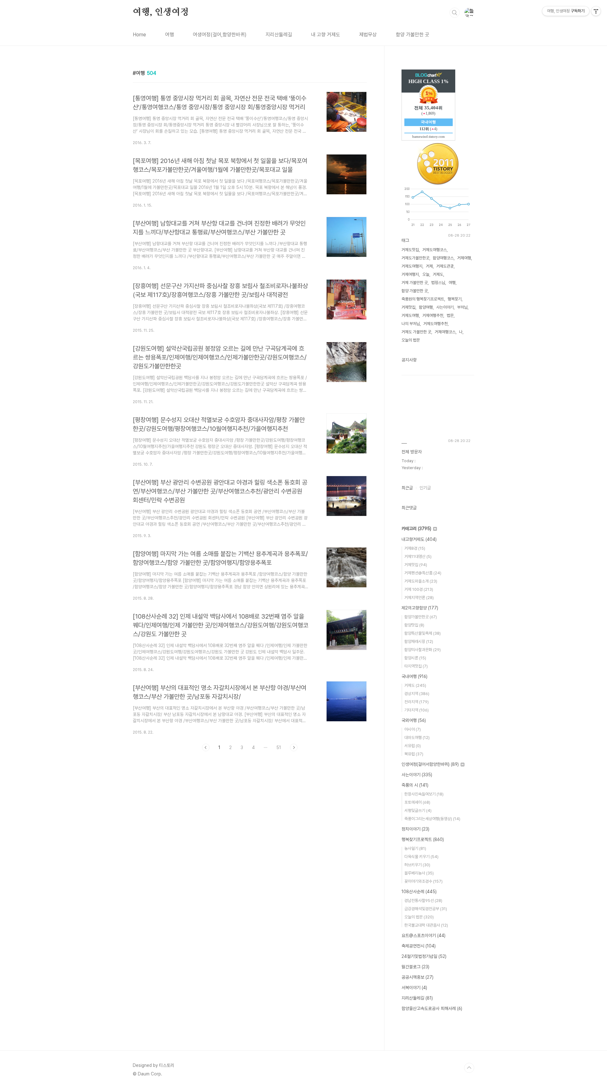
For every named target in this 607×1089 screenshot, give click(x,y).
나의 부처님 (411, 323)
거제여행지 (410, 274)
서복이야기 (414, 987)
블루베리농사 (419, 873)
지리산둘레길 (279, 35)
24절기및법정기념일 (424, 956)
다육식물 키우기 (421, 856)
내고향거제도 (419, 539)
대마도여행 (417, 737)
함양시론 (415, 658)
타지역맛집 (416, 666)
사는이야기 (445, 307)
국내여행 (414, 676)
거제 (429, 266)
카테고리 (416, 528)
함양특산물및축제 (422, 633)
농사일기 (415, 848)
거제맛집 (408, 307)
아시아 (412, 729)
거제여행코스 (445, 332)
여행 (169, 35)
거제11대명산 (418, 556)
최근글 (407, 487)
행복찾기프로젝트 (423, 839)
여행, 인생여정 (160, 12)
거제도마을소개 (420, 581)
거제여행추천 (432, 315)
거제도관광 (445, 266)
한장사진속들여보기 (424, 794)
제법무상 (368, 35)
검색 (454, 12)
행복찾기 (455, 299)
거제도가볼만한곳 (415, 258)
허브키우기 (417, 864)
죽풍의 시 (415, 785)
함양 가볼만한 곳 (412, 35)
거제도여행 (410, 315)
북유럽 (413, 754)
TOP (469, 1068)
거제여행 (464, 258)
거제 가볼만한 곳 (415, 282)
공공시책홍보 (417, 977)
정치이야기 (415, 829)
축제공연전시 (419, 945)
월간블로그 (415, 966)
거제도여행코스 (434, 249)
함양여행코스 (443, 258)
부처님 (462, 307)
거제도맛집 (410, 249)
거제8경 (414, 548)
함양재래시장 (418, 641)
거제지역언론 (419, 597)
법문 (450, 315)
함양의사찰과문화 (422, 649)
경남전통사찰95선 (423, 900)
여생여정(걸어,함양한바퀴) (220, 35)
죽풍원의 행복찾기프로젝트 (423, 299)
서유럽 (412, 745)
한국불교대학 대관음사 (426, 925)
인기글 (425, 487)
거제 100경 (418, 589)
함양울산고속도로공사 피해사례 (432, 1008)
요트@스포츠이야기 (423, 935)
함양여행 (426, 307)
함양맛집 (414, 625)
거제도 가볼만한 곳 (416, 332)
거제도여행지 (412, 266)
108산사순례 (419, 891)
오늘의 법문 (411, 340)
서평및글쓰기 (418, 810)
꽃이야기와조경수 (423, 881)
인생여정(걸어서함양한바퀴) (430, 764)
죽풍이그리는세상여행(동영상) (432, 818)
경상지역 (416, 693)
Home (139, 35)
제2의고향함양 (420, 607)
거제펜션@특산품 (422, 573)
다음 (293, 747)
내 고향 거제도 (325, 35)
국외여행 (414, 720)
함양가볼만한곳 (420, 616)
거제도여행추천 (435, 323)
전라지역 (416, 701)
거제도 (438, 274)
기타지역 (416, 710)
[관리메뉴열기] (596, 11)
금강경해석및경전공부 (425, 908)
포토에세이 (417, 802)
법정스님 (438, 282)
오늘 (425, 274)
